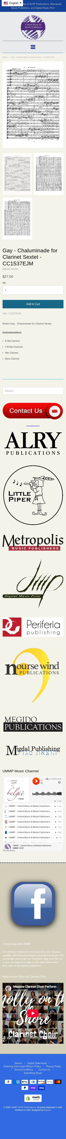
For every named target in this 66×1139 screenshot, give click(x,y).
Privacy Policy (53, 1066)
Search (18, 1063)
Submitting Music (33, 1073)
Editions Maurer (10, 269)
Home (5, 57)
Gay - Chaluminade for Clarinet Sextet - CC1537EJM (32, 57)
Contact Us (44, 1069)
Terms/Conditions (23, 1069)
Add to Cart (33, 304)
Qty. (4, 283)
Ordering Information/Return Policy (22, 1066)
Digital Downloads (37, 1063)
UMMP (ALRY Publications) (23, 1107)
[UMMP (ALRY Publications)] (33, 38)
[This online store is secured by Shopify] (33, 1101)
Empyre (47, 1109)
